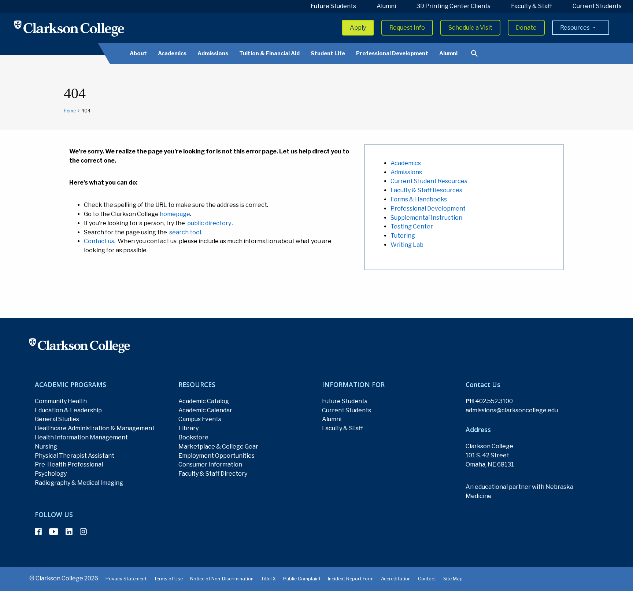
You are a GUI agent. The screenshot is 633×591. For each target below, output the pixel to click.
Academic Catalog (203, 401)
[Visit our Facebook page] (38, 531)
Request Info (407, 27)
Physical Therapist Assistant (74, 455)
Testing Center (411, 226)
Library (188, 428)
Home (70, 111)
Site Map (453, 578)
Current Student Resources (428, 181)
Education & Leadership (68, 410)
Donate (526, 27)
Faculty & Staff (531, 6)
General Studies (57, 419)
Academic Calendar (205, 410)
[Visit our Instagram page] (83, 531)
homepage (175, 214)
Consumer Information (210, 464)
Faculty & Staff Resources (426, 190)
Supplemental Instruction (426, 217)
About (138, 53)
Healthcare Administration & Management (95, 428)
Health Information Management (81, 437)
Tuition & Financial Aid (269, 53)
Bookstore (193, 437)
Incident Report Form (351, 578)
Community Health (61, 401)
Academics (172, 53)
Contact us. (99, 241)
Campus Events (199, 419)
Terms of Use (168, 578)
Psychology (51, 473)
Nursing (46, 446)
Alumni (386, 6)
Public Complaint (302, 578)
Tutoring (402, 235)
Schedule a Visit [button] (470, 27)
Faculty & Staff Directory (212, 473)
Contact (427, 578)
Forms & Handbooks (418, 199)
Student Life (328, 53)
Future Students (333, 6)
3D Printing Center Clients (454, 6)
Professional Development (392, 53)
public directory (209, 223)
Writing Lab (406, 244)
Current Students (597, 6)
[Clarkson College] (69, 28)
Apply (358, 27)
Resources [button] (575, 27)
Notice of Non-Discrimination (221, 578)
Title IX (268, 578)
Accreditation (396, 578)
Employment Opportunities (216, 455)
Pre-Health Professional (69, 464)
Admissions (212, 53)
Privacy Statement (126, 578)
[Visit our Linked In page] (69, 531)
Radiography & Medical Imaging (79, 482)
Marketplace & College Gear (218, 446)
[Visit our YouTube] (53, 531)
